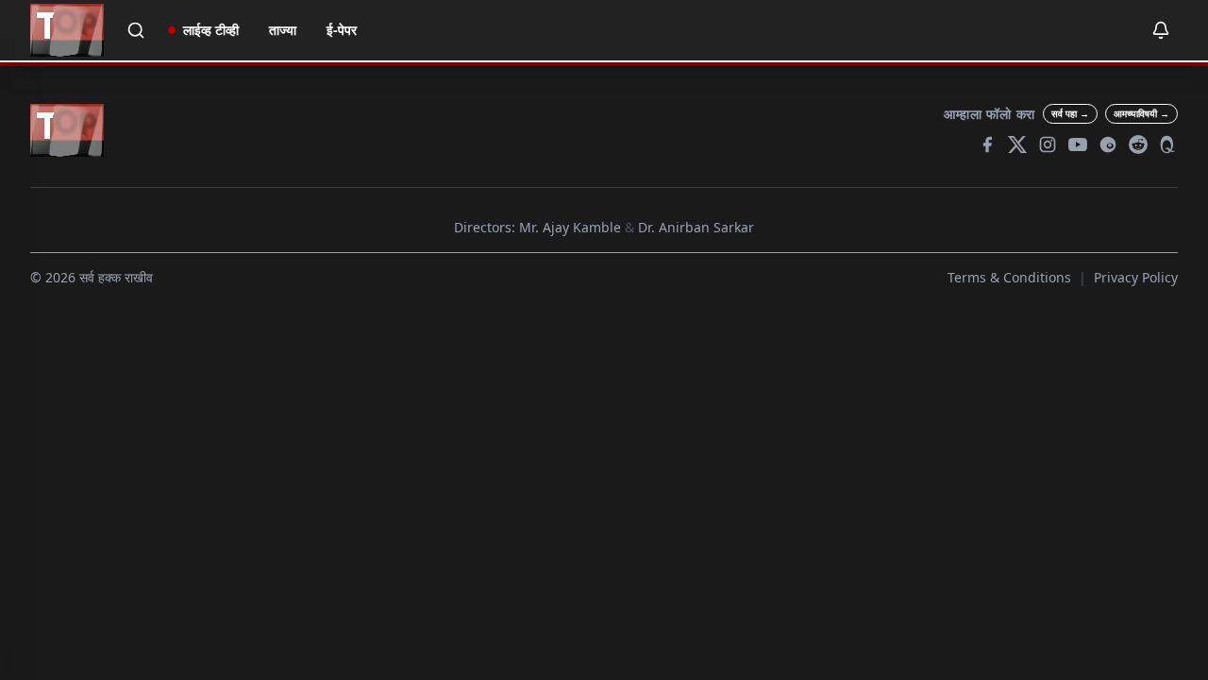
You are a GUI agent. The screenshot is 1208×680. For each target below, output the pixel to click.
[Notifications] (1161, 30)
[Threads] (1108, 144)
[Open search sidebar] (136, 30)
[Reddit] (1138, 144)
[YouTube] (1077, 144)
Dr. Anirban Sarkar (696, 227)
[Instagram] (1047, 144)
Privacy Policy (1136, 277)
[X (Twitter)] (1017, 144)
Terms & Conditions (1009, 277)
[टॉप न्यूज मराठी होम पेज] (67, 30)
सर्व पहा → (1070, 113)
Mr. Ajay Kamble (570, 227)
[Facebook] (987, 144)
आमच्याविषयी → (1141, 113)
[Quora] (1168, 144)
